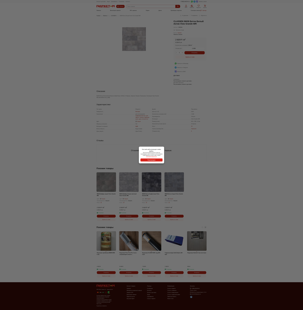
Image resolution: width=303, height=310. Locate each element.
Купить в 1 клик (190, 57)
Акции (108, 1)
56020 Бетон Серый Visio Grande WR (174, 194)
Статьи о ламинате (171, 290)
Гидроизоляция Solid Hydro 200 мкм (173, 253)
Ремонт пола (170, 298)
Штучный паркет (131, 298)
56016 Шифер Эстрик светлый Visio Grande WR (128, 194)
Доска (160, 10)
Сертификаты (114, 1)
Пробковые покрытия (176, 10)
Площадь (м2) (178, 48)
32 (191, 126)
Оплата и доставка (101, 1)
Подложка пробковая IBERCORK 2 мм (106, 253)
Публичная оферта (100, 298)
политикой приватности (151, 156)
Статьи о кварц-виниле (172, 292)
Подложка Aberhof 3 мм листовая (196, 252)
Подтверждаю (151, 160)
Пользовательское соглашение (103, 296)
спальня (142, 117)
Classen (180, 32)
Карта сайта (99, 303)
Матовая (137, 111)
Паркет (147, 10)
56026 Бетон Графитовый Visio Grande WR (150, 194)
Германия (193, 128)
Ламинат (99, 10)
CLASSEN (113, 15)
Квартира (146, 117)
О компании (121, 1)
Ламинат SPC (130, 292)
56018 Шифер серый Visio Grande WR (106, 194)
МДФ (136, 126)
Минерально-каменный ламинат (134, 290)
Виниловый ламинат (115, 10)
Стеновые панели (195, 10)
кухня (136, 119)
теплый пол (145, 119)
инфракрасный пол (140, 115)
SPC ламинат (133, 10)
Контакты (128, 1)
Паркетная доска (131, 296)
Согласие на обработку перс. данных (104, 300)
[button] (202, 227)
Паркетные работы (171, 296)
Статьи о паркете (151, 298)
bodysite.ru (105, 305)
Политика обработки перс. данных (103, 295)
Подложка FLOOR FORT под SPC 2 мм (151, 253)
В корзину (194, 52)
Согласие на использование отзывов (104, 299)
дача (140, 119)
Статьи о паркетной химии (173, 294)
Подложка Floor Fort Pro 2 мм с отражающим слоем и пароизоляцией (128, 253)
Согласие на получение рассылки (103, 302)
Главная (98, 15)
